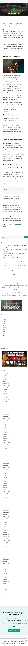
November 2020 (6, 487)
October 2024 (5, 397)
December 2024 (6, 393)
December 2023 (6, 414)
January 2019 (5, 532)
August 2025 (5, 387)
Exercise (4, 325)
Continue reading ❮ (14, 630)
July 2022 (4, 446)
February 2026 (5, 379)
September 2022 (6, 442)
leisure (7, 289)
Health (4, 329)
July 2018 (4, 544)
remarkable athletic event (9, 158)
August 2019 (5, 518)
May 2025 (4, 391)
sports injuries (8, 295)
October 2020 (5, 489)
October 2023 (5, 416)
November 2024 (6, 395)
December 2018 (6, 534)
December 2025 (6, 383)
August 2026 (5, 373)
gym (15, 287)
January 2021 (5, 483)
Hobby (4, 331)
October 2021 (5, 465)
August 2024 (5, 401)
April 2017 (5, 573)
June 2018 (5, 547)
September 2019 (6, 516)
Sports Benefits (6, 339)
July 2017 (4, 567)
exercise (4, 287)
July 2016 (4, 587)
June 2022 (5, 448)
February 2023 (5, 432)
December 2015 (6, 598)
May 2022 (4, 451)
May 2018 (4, 549)
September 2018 (6, 540)
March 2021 (5, 479)
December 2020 (6, 485)
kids (5, 289)
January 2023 (5, 434)
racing (23, 289)
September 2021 (6, 467)
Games (4, 327)
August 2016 (5, 585)
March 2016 (5, 594)
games (13, 287)
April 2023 (5, 428)
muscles (12, 289)
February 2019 (5, 530)
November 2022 (6, 438)
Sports (9, 224)
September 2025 (6, 385)
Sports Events (4, 295)
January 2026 (5, 381)
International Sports (7, 335)
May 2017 (4, 571)
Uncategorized (6, 344)
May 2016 (4, 591)
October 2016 (5, 583)
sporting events (12, 293)
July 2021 (4, 471)
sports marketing (12, 295)
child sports (13, 285)
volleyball (25, 295)
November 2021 (6, 463)
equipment (25, 285)
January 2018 (5, 557)
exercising (7, 287)
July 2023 (4, 422)
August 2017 (5, 565)
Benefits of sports (18, 224)
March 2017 (5, 575)
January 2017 (5, 579)
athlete (9, 283)
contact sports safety (18, 285)
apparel (6, 283)
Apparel (4, 319)
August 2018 (5, 542)
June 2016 (5, 589)
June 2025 (5, 389)
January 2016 (5, 596)
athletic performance (13, 283)
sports (4, 226)
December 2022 (6, 436)
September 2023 (6, 418)
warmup (3, 297)
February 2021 (5, 481)
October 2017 (5, 561)
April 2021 (5, 477)
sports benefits (22, 293)
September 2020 (6, 491)
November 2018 (6, 536)
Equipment (5, 323)
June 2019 (5, 522)
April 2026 (5, 377)
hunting (24, 287)
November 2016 (6, 581)
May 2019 (4, 524)
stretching (20, 295)
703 (3, 317)
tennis (23, 295)
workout (6, 297)
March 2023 (5, 430)
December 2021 (6, 461)
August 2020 (5, 493)
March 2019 (5, 528)
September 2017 (6, 563)
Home (4, 333)
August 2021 (5, 469)
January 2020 (5, 508)
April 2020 (5, 502)
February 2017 (5, 577)
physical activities (17, 289)
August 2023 (5, 420)
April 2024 (5, 408)
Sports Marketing (6, 342)
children (9, 285)
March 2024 (5, 410)
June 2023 (5, 424)
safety (7, 293)
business (3, 285)
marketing (9, 289)
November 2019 (6, 512)
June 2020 (5, 498)
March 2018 (5, 553)
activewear (3, 283)
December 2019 (6, 510)
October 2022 (5, 440)
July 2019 (4, 520)
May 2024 (4, 406)
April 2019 (5, 526)
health (17, 287)
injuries (3, 289)
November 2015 (6, 600)
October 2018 (5, 538)
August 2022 (5, 444)
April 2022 (5, 453)
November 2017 (6, 559)
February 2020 (5, 506)
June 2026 (5, 375)
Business (4, 321)
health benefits (21, 287)
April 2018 (5, 551)
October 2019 (5, 514)
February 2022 (5, 457)
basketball (18, 283)
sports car (25, 293)
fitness (10, 287)
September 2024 (6, 399)
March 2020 (5, 504)
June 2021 (5, 473)
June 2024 (5, 404)
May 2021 (4, 475)
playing (21, 289)
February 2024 (5, 412)
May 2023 (4, 426)
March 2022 (5, 455)
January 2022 (5, 459)
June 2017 (5, 569)
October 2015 (5, 602)
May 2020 (4, 500)
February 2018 (5, 555)
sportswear (16, 295)
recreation (3, 293)
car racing (6, 285)
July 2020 (4, 495)
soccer (9, 293)
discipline (22, 285)
